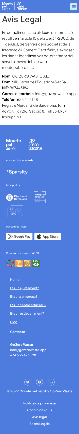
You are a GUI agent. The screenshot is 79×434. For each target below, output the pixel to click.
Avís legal (39, 417)
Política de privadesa (39, 403)
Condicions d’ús (39, 410)
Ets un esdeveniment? (27, 313)
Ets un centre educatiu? (28, 305)
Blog (13, 322)
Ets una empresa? (23, 296)
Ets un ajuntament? (24, 288)
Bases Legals (39, 424)
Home (15, 279)
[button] (73, 6)
